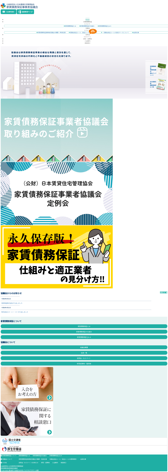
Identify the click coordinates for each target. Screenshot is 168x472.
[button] (87, 23)
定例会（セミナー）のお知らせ (28, 463)
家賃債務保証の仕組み (87, 26)
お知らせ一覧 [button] (163, 292)
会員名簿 (83, 459)
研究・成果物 (87, 39)
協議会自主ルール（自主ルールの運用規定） (64, 459)
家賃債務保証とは (70, 26)
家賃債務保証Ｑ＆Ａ (105, 26)
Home (87, 20)
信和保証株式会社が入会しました (11, 303)
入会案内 (87, 41)
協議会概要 (84, 347)
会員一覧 (84, 353)
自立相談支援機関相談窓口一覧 (153, 84)
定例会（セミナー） (84, 358)
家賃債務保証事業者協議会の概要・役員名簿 (33, 459)
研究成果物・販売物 (84, 363)
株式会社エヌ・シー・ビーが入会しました (14, 312)
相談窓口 (87, 43)
